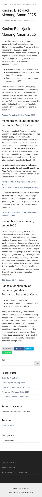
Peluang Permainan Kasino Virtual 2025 (18, 115)
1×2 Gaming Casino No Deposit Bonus (15, 397)
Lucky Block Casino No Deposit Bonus (16, 387)
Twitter (30, 349)
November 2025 (8, 425)
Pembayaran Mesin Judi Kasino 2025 (15, 392)
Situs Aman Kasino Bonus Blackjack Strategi (20, 187)
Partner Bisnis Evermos (21, 488)
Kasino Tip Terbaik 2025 (10, 378)
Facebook (20, 349)
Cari (3, 360)
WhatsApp (7, 352)
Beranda (4, 4)
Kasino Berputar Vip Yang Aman (13, 383)
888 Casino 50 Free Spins (13, 280)
